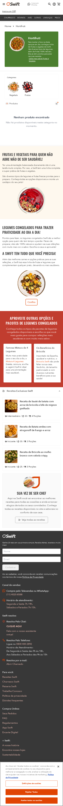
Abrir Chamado (14, 664)
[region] (31, 784)
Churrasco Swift (10, 681)
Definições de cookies (31, 783)
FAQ (4, 718)
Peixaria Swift (9, 686)
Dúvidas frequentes (12, 700)
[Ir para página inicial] (13, 4)
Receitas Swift (9, 677)
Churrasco (9, 17)
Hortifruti (20, 26)
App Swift (7, 727)
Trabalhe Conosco (12, 691)
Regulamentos (10, 723)
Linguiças (47, 17)
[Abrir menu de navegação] (3, 4)
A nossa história (10, 745)
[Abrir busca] (49, 4)
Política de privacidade (14, 695)
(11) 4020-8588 (14, 594)
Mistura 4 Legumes (14, 361)
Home (8, 26)
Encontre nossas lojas (13, 750)
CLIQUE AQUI (14, 626)
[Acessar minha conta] (54, 4)
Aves (30, 17)
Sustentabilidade (11, 754)
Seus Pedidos (9, 713)
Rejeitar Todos (31, 792)
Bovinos (21, 17)
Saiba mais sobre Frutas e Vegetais (39, 59)
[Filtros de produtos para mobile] (56, 103)
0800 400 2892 (24, 644)
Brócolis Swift (42, 361)
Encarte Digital (10, 732)
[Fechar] (58, 766)
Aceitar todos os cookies (31, 800)
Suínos (37, 17)
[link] (9, 11)
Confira (31, 302)
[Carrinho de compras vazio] (59, 4)
